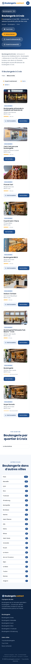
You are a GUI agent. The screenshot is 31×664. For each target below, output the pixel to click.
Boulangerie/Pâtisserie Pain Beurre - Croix (14, 331)
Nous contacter (7, 646)
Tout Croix (9, 29)
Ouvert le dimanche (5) (13, 39)
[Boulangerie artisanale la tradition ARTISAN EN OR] (15, 96)
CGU (16, 655)
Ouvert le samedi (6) (12, 44)
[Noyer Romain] (15, 392)
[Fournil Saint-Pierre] (15, 209)
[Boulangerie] (15, 356)
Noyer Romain (9, 404)
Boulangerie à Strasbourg (10, 631)
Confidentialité (22, 655)
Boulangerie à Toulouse (9, 629)
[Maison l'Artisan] (15, 281)
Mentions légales (9, 655)
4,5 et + (7, 85)
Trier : (4, 76)
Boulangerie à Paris (8, 617)
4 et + (24, 81)
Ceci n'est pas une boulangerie (11, 147)
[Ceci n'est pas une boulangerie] (15, 134)
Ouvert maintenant (11, 81)
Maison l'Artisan (10, 294)
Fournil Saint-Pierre (11, 221)
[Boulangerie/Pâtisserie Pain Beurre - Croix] (15, 318)
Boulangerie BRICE (11, 257)
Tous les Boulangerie (8, 640)
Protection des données (10, 656)
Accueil (4, 24)
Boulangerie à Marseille (9, 620)
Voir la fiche (23, 121)
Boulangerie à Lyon (8, 623)
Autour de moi (10, 34)
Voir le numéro (11, 121)
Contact (25, 656)
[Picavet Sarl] (15, 172)
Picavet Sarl (8, 184)
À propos (20, 656)
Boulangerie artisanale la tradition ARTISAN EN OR (14, 109)
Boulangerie (14, 3)
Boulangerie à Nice (7, 626)
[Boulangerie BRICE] (15, 245)
